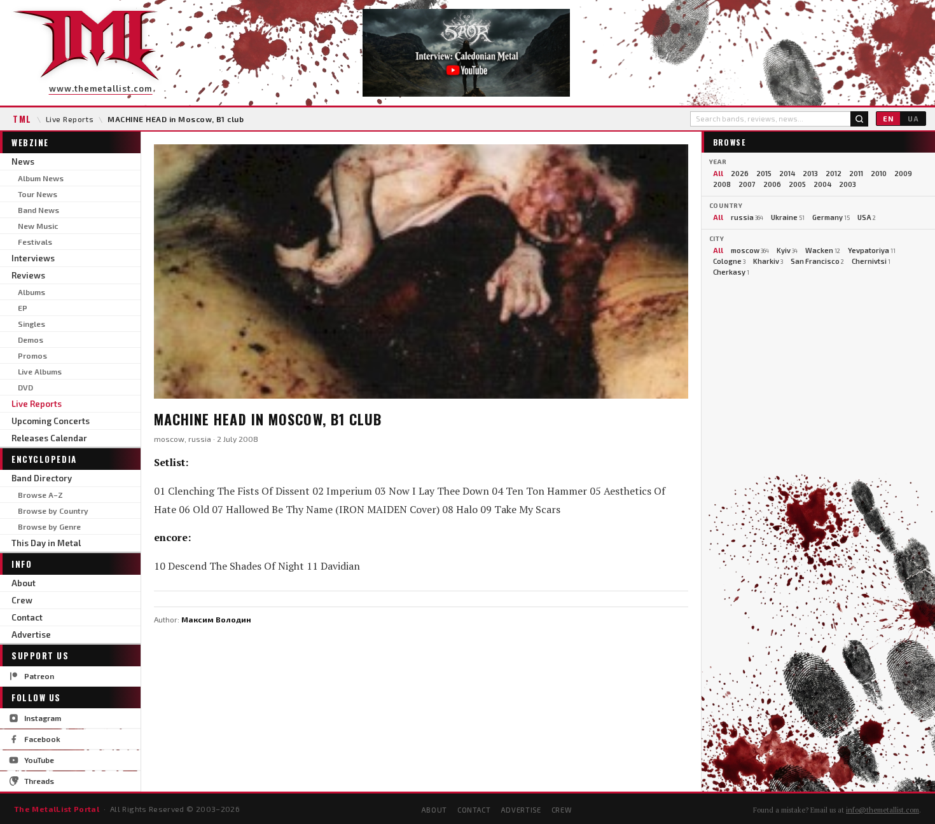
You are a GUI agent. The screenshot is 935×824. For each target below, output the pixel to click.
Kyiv (787, 250)
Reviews (28, 275)
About (23, 583)
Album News (41, 178)
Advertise (31, 634)
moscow (750, 250)
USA (866, 217)
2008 (722, 184)
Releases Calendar (49, 438)
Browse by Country (53, 510)
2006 (772, 184)
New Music (38, 225)
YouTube (39, 759)
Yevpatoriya (872, 250)
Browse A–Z (40, 494)
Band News (38, 209)
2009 (903, 173)
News (22, 161)
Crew (21, 600)
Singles (31, 323)
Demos (30, 339)
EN (888, 118)
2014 (787, 173)
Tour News (37, 193)
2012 (834, 173)
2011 (856, 173)
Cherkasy (731, 272)
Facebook (42, 738)
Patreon (39, 675)
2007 (747, 184)
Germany (831, 217)
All (718, 173)
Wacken (822, 250)
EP (22, 307)
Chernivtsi (871, 261)
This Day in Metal (46, 543)
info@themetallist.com (882, 810)
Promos (32, 355)
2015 (764, 173)
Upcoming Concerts (50, 421)
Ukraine (788, 217)
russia (747, 217)
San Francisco (817, 261)
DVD (25, 387)
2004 (822, 184)
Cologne (729, 261)
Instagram (42, 717)
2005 (797, 184)
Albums (31, 291)
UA (913, 118)
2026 (740, 173)
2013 (810, 173)
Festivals (35, 241)
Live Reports (70, 118)
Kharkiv (768, 261)
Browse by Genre (49, 526)
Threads (39, 780)
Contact (27, 617)
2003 (847, 184)
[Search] (859, 119)
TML (22, 119)
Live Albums (40, 371)
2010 (879, 173)
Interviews (33, 258)
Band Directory (41, 478)
